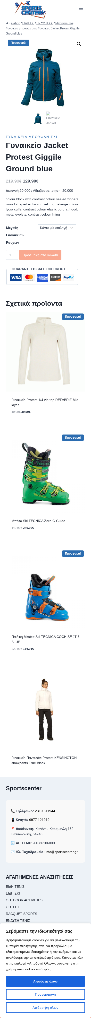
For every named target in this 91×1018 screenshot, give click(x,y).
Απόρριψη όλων (45, 1007)
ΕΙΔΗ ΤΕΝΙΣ (15, 886)
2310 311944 (45, 811)
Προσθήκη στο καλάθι (40, 255)
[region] (45, 970)
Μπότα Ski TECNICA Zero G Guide (38, 521)
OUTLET (12, 907)
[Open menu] (80, 9)
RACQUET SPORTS (21, 914)
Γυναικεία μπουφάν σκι (32, 137)
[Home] (7, 23)
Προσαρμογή (45, 994)
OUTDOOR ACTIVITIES (24, 900)
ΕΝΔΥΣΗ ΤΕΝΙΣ (18, 920)
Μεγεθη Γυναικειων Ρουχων (15, 235)
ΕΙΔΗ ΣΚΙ (13, 893)
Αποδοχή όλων (45, 981)
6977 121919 (39, 820)
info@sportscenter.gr (62, 852)
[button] (78, 44)
